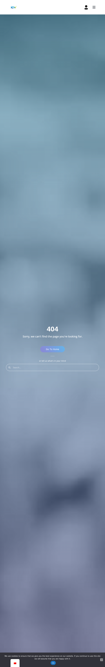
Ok (53, 663)
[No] (101, 659)
